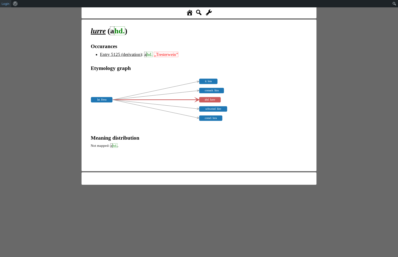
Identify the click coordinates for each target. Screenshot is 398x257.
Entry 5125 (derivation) (121, 54)
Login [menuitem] (5, 4)
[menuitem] (15, 3)
